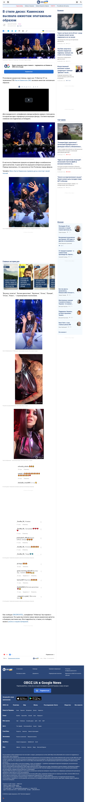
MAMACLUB (31, 742)
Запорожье (29, 710)
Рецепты (18, 731)
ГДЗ (17, 721)
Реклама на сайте (20, 673)
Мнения (60, 222)
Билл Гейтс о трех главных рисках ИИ (65, 323)
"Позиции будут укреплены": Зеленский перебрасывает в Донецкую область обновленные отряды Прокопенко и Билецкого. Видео (69, 145)
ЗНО (40, 721)
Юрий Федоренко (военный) (65, 243)
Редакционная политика (14, 658)
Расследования (49, 705)
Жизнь (36, 705)
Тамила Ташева (62, 295)
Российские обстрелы (63, 6)
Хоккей (30, 715)
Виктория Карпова (63, 306)
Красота (29, 747)
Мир (24, 705)
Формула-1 (40, 715)
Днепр (34, 710)
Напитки (24, 731)
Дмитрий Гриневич (12, 24)
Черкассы (40, 710)
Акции (35, 726)
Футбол (18, 715)
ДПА (36, 721)
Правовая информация (55, 668)
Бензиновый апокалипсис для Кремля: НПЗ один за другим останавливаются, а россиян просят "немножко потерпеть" (67, 239)
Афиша (18, 747)
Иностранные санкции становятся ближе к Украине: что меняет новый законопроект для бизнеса (67, 302)
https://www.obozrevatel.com (57, 754)
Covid (36, 742)
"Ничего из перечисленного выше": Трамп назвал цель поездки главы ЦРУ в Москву (69, 179)
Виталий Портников (63, 317)
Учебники (22, 721)
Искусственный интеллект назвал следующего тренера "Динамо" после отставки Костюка (64, 70)
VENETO (53, 6)
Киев (17, 710)
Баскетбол (24, 715)
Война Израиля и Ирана (42, 6)
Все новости (78, 705)
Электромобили (28, 726)
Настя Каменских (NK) (23, 80)
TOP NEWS (61, 120)
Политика (16, 705)
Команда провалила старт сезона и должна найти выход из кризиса (65, 76)
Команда (35, 668)
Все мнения (62, 332)
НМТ (43, 721)
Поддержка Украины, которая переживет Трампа (65, 313)
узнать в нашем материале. (18, 622)
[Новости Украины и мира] (36, 659)
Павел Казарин (62, 232)
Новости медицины (21, 742)
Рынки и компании (21, 736)
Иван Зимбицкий (63, 327)
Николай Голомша (63, 257)
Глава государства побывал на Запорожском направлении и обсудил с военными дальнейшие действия (69, 151)
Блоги (56, 705)
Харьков (22, 710)
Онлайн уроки (29, 721)
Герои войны (19, 6)
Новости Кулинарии (33, 731)
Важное (60, 11)
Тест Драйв (19, 726)
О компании (19, 668)
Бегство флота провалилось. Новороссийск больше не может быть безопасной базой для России (67, 291)
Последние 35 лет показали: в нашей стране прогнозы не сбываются (65, 228)
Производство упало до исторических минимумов (67, 40)
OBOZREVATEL (18, 615)
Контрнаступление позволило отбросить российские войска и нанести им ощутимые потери (69, 168)
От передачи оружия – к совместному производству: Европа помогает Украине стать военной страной (66, 252)
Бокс (34, 715)
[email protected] (22, 789)
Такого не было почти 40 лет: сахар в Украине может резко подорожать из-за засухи (69, 35)
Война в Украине (29, 6)
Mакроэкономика (32, 736)
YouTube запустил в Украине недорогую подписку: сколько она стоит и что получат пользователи (65, 52)
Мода (19, 24)
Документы (36, 673)
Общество (67, 705)
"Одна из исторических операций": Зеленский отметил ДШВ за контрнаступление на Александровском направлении (69, 162)
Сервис (40, 726)
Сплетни (23, 747)
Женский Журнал (41, 747)
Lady (41, 658)
